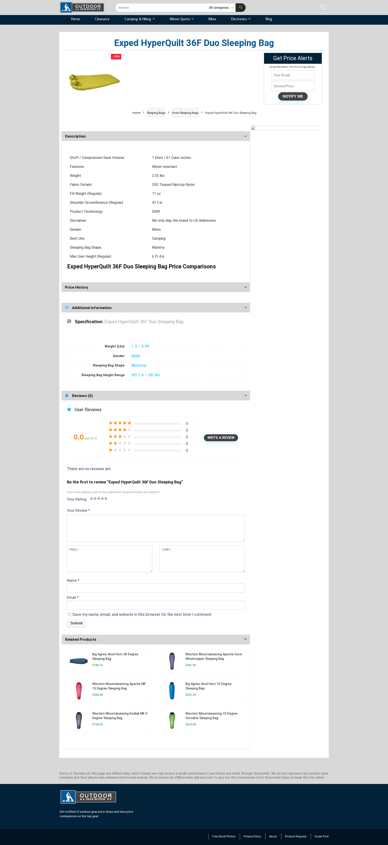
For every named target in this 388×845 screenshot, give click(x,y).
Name (73, 580)
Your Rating (76, 499)
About (273, 836)
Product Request (295, 836)
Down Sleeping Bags (185, 112)
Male (136, 356)
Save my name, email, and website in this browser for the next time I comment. (142, 614)
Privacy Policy (252, 836)
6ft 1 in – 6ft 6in (146, 375)
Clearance (102, 19)
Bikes (212, 19)
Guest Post (322, 836)
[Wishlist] (323, 8)
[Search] (241, 7)
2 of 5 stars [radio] (93, 498)
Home (75, 19)
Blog (269, 19)
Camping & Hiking (138, 19)
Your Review (78, 510)
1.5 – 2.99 (140, 346)
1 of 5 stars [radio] (91, 498)
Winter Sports (180, 19)
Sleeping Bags (156, 112)
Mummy (139, 365)
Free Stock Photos (224, 836)
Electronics (239, 19)
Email (73, 597)
